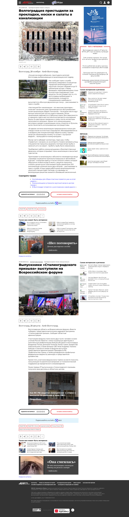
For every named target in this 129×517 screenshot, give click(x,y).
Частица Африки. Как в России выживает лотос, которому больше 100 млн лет (98, 279)
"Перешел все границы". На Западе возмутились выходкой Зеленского (98, 137)
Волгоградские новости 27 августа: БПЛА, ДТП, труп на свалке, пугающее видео (95, 51)
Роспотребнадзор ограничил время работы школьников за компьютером (99, 155)
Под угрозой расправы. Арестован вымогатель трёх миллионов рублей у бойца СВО (66, 444)
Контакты (34, 482)
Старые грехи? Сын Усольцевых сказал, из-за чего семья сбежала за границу (98, 285)
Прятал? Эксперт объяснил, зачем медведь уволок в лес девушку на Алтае (98, 291)
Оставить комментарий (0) (64, 194)
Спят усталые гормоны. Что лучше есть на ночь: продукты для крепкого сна (95, 59)
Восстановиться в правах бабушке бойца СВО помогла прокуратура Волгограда (65, 450)
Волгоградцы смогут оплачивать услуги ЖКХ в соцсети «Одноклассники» (36, 224)
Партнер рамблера (47, 510)
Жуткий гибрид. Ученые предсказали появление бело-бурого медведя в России (99, 266)
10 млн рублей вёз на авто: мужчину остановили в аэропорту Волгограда (95, 66)
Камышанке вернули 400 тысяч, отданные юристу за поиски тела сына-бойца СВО (36, 444)
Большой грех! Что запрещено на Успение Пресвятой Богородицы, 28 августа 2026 (95, 74)
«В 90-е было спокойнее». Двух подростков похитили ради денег (98, 272)
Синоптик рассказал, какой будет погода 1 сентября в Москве (97, 162)
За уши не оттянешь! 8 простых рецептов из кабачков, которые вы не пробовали (99, 118)
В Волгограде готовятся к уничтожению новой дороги (53, 187)
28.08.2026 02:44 (24, 262)
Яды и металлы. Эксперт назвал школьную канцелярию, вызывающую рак (97, 100)
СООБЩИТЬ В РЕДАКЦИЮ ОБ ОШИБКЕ (68, 484)
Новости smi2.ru (25, 256)
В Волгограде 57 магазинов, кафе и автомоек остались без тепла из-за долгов (66, 230)
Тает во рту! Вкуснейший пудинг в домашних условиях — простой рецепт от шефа (98, 124)
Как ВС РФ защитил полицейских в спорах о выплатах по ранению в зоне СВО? (53, 394)
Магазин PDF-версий (89, 482)
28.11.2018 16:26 (23, 7)
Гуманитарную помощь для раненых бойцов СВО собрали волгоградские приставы (36, 450)
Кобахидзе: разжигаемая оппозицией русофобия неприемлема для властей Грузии (95, 81)
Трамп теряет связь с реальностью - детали (98, 149)
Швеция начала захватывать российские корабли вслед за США (98, 143)
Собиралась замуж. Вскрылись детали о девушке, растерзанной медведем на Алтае (98, 112)
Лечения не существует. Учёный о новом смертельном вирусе (98, 92)
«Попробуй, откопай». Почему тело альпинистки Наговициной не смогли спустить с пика (98, 297)
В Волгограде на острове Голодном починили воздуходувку (34, 230)
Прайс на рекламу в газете (47, 482)
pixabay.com (22, 62)
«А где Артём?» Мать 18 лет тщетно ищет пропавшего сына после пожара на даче (98, 106)
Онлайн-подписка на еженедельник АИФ (43, 484)
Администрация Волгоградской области (31, 316)
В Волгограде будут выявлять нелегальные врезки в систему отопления (66, 224)
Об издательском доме (64, 482)
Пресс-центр (77, 482)
